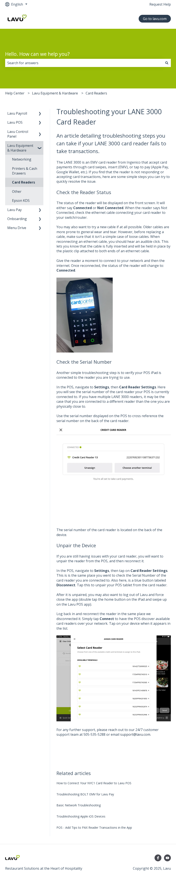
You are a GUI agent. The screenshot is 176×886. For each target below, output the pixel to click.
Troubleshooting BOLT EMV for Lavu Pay (85, 794)
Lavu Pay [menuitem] (14, 209)
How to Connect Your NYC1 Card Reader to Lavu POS (93, 783)
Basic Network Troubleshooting (78, 805)
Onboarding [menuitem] (17, 218)
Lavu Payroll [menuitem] (17, 113)
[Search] (167, 63)
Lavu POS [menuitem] (15, 122)
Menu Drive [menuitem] (16, 227)
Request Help (160, 4)
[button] (39, 113)
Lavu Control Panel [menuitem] (17, 134)
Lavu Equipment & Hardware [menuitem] (20, 148)
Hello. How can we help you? (37, 53)
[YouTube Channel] (167, 857)
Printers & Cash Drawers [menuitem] (24, 171)
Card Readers (96, 93)
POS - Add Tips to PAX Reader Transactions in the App (94, 827)
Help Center (14, 93)
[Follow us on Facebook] (158, 857)
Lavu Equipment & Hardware (55, 93)
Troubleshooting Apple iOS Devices (80, 816)
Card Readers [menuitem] (23, 182)
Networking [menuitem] (21, 159)
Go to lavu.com (155, 18)
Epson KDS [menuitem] (21, 200)
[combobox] (84, 63)
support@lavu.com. (135, 734)
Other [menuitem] (16, 191)
